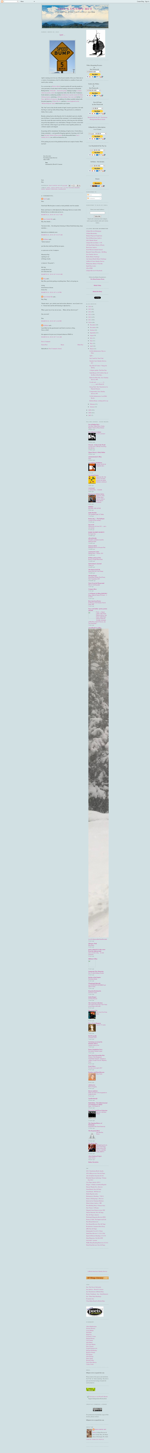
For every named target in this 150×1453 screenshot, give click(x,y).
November (93, 327)
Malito (94, 1344)
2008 (90, 413)
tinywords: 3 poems (91, 1240)
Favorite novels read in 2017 (95, 1068)
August (92, 335)
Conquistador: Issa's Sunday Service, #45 (97, 392)
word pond (91, 488)
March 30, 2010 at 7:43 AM (51, 337)
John (87, 1342)
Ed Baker (45, 239)
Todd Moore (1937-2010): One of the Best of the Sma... (98, 374)
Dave (87, 1346)
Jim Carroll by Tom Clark (96, 358)
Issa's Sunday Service (92, 254)
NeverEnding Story (93, 424)
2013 (90, 314)
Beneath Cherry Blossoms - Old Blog (96, 252)
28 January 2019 (92, 1037)
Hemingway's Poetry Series (96, 494)
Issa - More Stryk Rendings (93, 1296)
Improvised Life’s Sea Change (95, 571)
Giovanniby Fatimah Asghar (95, 1051)
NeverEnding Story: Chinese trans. (95, 1205)
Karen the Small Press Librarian (97, 1110)
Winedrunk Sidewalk (94, 983)
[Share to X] (76, 186)
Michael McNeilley (91, 1350)
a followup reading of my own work (66, 97)
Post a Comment (45, 341)
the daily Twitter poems (53, 135)
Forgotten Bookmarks (94, 991)
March (92, 349)
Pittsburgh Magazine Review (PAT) (96, 1217)
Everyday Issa (90, 1299)
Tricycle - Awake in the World (96, 445)
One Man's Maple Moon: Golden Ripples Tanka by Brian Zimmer (96, 427)
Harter (91, 1342)
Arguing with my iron (93, 1045)
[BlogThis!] (74, 186)
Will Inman (89, 1354)
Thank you (91, 565)
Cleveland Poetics (93, 475)
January (92, 407)
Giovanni (88, 1344)
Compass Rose (92, 589)
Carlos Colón (90, 1364)
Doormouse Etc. (93, 1010)
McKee (92, 1330)
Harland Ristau (90, 1338)
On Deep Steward (92, 998)
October (92, 330)
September (93, 333)
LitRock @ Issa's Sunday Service (95, 261)
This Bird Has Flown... (99, 1133)
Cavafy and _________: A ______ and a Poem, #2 (96, 383)
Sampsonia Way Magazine (96, 971)
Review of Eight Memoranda (95, 559)
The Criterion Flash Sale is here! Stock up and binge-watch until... (97, 1005)
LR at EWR (89, 268)
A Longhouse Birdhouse (95, 463)
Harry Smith (89, 1358)
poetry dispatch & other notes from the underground (96, 950)
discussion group (58, 91)
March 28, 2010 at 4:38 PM (51, 292)
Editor (94, 1432)
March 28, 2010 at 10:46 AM (52, 274)
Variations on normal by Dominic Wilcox (95, 1042)
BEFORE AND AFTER (94, 508)
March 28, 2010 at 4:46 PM (51, 321)
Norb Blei (89, 1332)
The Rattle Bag (92, 1143)
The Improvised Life (94, 569)
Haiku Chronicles (93, 1162)
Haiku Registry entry (92, 1194)
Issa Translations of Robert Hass (95, 1292)
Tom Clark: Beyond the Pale (96, 1055)
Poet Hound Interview (92, 1222)
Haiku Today (97, 285)
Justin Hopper (92, 997)
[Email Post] (69, 185)
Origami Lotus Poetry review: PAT (95, 1210)
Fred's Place (92, 1066)
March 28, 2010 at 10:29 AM (52, 235)
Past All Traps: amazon (92, 1215)
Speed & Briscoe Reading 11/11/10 (96, 1236)
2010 (90, 322)
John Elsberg (89, 1356)
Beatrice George (90, 1352)
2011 (90, 320)
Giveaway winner (92, 992)
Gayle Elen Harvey (91, 1362)
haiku (89, 458)
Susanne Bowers (90, 1328)
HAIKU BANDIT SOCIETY (96, 532)
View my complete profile (95, 1439)
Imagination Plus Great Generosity (96, 1126)
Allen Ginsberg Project (95, 1156)
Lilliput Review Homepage (93, 231)
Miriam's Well (92, 943)
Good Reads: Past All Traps (93, 1189)
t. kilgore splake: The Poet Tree (98, 370)
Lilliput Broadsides (91, 233)
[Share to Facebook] (78, 186)
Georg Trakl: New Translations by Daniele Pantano (98, 388)
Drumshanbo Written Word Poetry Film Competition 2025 (96, 578)
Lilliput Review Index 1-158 (94, 243)
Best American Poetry (94, 601)
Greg (44, 279)
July (91, 338)
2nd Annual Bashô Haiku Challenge (96, 259)
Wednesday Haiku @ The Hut (94, 263)
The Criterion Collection (95, 1003)
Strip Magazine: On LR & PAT (94, 1238)
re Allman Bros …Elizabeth (95, 489)
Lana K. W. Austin (101, 1025)
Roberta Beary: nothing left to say (98, 401)
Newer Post (44, 345)
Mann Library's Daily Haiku (96, 452)
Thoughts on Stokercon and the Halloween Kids (96, 540)
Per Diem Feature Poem (97, 279)
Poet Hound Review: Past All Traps (96, 1224)
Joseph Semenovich (91, 1348)
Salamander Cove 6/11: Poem (94, 1231)
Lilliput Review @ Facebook (94, 270)
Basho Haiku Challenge (92, 257)
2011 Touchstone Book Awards (94, 1171)
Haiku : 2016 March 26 (94, 1106)
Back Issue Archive (91, 247)
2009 (90, 410)
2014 (90, 312)
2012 (90, 317)
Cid (87, 1340)
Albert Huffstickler (91, 1326)
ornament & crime (93, 552)
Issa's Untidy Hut (57, 187)
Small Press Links (91, 266)
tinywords (91, 525)
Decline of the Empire (94, 977)
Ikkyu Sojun (99, 1074)
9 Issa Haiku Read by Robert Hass (95, 1301)
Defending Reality (92, 979)
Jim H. (45, 199)
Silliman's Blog (92, 959)
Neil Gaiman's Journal (95, 564)
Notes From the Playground (96, 583)
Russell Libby (90, 1360)
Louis (87, 1330)
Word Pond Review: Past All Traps (95, 1245)
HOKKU (90, 507)
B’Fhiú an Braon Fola (94, 558)
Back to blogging (92, 1086)
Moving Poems (92, 575)
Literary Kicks (92, 546)
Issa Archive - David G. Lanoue (94, 1289)
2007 (90, 415)
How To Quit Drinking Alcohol (96, 973)
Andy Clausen (91, 1158)
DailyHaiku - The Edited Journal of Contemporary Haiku (97, 1103)
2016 (90, 306)
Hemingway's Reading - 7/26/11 (95, 1196)
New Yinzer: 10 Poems (92, 1208)
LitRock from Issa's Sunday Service (97, 1271)
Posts (90, 195)
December (93, 325)
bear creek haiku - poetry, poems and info (97, 609)
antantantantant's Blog (95, 457)
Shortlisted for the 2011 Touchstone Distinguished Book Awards (97, 118)
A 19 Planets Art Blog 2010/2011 (97, 593)
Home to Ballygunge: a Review (94, 1198)
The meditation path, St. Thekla (96, 514)
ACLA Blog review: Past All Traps (95, 1173)
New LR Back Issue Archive (94, 238)
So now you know (100, 433)
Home (62, 345)
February (92, 404)
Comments (92, 198)
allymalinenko (92, 538)
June (91, 341)
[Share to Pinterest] (80, 186)
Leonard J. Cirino (91, 1336)
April (48, 187)
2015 (90, 309)
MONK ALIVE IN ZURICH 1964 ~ (101, 465)
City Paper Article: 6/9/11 (93, 1182)
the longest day (92, 534)
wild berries (91, 1085)
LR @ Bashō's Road (91, 240)
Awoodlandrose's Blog (94, 628)
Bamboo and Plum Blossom (96, 1072)
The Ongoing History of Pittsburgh (95, 1124)
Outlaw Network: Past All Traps (94, 1212)
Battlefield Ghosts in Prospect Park (96, 547)
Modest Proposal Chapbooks (56, 189)
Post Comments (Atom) (55, 348)
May (91, 343)
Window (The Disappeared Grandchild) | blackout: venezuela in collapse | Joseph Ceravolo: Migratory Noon (97, 1059)
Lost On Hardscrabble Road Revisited (97, 939)
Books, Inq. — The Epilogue (96, 518)
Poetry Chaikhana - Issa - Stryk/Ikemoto (97, 1294)
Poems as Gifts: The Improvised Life (96, 1219)
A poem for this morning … (95, 520)
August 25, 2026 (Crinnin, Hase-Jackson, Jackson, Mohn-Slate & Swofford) (100, 499)
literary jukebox (93, 1091)
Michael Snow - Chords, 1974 (95, 553)
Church (91, 1346)
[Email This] (72, 186)
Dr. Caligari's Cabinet (94, 432)
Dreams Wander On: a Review (94, 1187)
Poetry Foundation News (95, 1049)
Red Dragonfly (92, 1036)
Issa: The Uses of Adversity (93, 1287)
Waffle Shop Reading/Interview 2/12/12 (97, 1243)
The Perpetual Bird (93, 1131)
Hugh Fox (89, 1334)
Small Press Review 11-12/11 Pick (95, 1233)
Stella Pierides (92, 513)
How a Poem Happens (94, 1023)
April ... (91, 356)
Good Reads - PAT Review (93, 1191)
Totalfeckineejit (92, 1098)
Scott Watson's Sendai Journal (94, 250)
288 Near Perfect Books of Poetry (95, 245)
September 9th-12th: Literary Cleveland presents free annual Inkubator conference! (101, 479)
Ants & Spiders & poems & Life (95, 1176)
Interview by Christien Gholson (95, 1201)
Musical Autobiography (94, 585)
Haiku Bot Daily (97, 291)
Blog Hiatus (91, 945)
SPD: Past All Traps (91, 1229)
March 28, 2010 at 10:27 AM (52, 214)
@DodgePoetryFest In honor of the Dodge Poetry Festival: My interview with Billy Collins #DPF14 (101, 1148)
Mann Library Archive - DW (94, 1203)
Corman (91, 1340)
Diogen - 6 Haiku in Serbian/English (96, 1184)
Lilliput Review (68, 187)
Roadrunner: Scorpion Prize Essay (95, 1226)
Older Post (80, 345)
